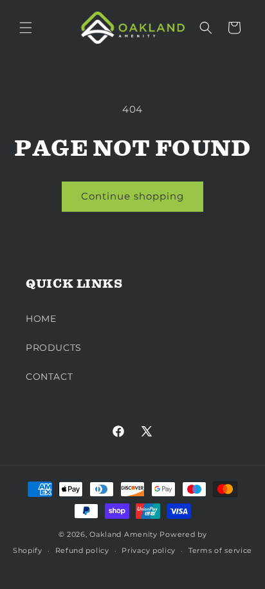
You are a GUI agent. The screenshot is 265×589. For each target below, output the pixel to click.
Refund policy (82, 550)
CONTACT (49, 376)
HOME (41, 318)
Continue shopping (132, 196)
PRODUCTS (54, 347)
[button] (26, 28)
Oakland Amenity (123, 534)
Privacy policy (149, 550)
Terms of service (220, 550)
